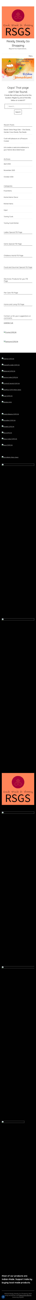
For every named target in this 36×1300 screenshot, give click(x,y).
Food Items (8, 191)
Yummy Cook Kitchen (11, 223)
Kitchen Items (8, 204)
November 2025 (9, 170)
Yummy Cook (8, 216)
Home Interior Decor (11, 197)
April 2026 (7, 164)
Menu (31, 56)
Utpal (5, 210)
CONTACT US (8, 323)
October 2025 (8, 177)
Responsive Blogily (25, 1295)
